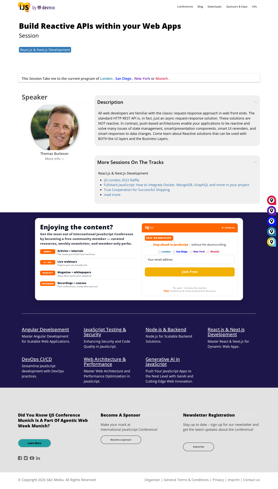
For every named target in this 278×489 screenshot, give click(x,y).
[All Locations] (271, 242)
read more (112, 194)
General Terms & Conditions (186, 479)
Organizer (152, 479)
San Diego (123, 78)
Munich (162, 78)
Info (254, 6)
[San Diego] (271, 222)
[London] (271, 233)
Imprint (233, 479)
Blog (200, 6)
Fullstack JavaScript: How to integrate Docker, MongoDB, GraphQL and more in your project (176, 184)
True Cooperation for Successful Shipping (137, 189)
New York (142, 78)
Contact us (251, 479)
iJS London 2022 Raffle (121, 180)
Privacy (218, 479)
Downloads (215, 6)
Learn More (34, 443)
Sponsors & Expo (236, 6)
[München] (271, 201)
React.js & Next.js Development (45, 49)
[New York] (271, 212)
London (106, 78)
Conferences (185, 6)
